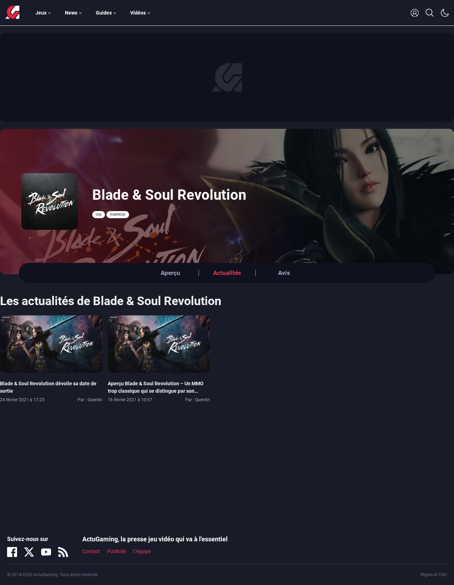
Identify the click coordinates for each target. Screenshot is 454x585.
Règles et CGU (433, 574)
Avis (284, 272)
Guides (104, 13)
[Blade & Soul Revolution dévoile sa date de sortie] (51, 343)
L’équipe (142, 551)
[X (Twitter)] (29, 552)
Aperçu (170, 272)
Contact (91, 551)
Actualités (227, 272)
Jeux (40, 13)
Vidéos (138, 13)
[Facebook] (12, 552)
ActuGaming (12, 13)
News (71, 13)
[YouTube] (46, 552)
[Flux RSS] (63, 552)
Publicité (116, 551)
